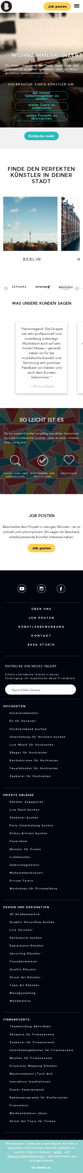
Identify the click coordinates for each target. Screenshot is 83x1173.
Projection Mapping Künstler (33, 1065)
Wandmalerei (20, 1000)
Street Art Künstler (25, 977)
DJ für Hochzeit (23, 720)
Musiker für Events (25, 849)
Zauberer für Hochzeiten (30, 775)
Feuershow (18, 840)
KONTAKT (41, 635)
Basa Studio (41, 644)
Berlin (32, 259)
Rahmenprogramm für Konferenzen (39, 1097)
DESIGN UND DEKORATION (26, 907)
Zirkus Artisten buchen (28, 833)
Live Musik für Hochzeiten (32, 744)
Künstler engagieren (27, 801)
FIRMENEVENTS (16, 1019)
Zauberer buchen (24, 817)
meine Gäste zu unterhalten (41, 106)
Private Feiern (21, 880)
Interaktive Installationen (30, 1081)
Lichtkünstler (20, 856)
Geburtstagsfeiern (25, 864)
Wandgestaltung (23, 992)
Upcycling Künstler (25, 953)
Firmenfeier (19, 1105)
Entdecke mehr (41, 136)
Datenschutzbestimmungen (25, 1156)
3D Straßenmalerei (25, 914)
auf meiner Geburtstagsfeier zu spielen (42, 95)
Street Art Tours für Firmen (33, 1120)
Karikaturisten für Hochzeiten (34, 760)
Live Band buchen (25, 809)
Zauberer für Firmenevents (32, 1042)
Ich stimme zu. (41, 1168)
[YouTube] (22, 596)
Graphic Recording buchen (32, 921)
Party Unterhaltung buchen (32, 825)
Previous (6, 289)
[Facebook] (61, 596)
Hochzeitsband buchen (28, 728)
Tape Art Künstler (24, 985)
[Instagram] (42, 596)
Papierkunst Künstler (27, 945)
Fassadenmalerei (23, 961)
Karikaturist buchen (26, 937)
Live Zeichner (21, 929)
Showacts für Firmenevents (32, 1034)
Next (77, 289)
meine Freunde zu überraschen (41, 116)
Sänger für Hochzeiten (28, 752)
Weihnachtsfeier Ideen (28, 1113)
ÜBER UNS (41, 608)
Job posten (57, 6)
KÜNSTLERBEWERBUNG (41, 626)
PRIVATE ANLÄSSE (18, 794)
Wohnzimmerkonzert (26, 872)
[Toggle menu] (76, 6)
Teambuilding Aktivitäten (30, 1026)
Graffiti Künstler (23, 969)
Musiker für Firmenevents (31, 1057)
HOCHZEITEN (14, 706)
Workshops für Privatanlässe (33, 888)
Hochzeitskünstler (24, 712)
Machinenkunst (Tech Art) (31, 1073)
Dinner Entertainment (27, 1089)
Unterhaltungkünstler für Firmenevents (41, 1050)
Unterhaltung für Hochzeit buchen (38, 736)
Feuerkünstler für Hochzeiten (34, 768)
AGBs (57, 1152)
